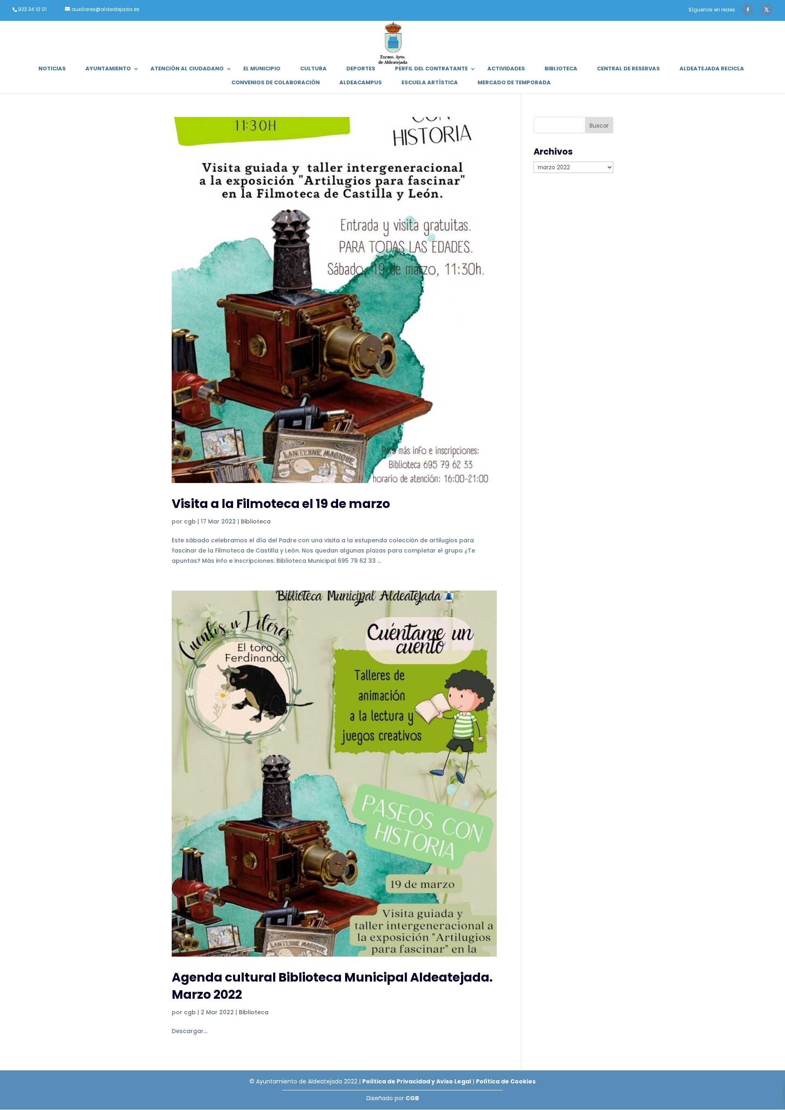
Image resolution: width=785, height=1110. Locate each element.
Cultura (313, 69)
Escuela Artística (429, 83)
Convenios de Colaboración (275, 83)
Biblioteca (561, 69)
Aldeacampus (360, 83)
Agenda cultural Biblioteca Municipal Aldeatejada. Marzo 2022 (332, 985)
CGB (412, 1098)
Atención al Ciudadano (187, 69)
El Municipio (261, 69)
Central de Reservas (628, 69)
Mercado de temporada (514, 83)
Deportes (360, 69)
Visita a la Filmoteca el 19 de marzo (281, 503)
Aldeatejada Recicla (712, 69)
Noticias (52, 69)
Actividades (506, 69)
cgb (190, 521)
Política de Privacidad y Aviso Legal (416, 1081)
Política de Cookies (506, 1081)
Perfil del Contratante (431, 69)
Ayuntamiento (108, 69)
